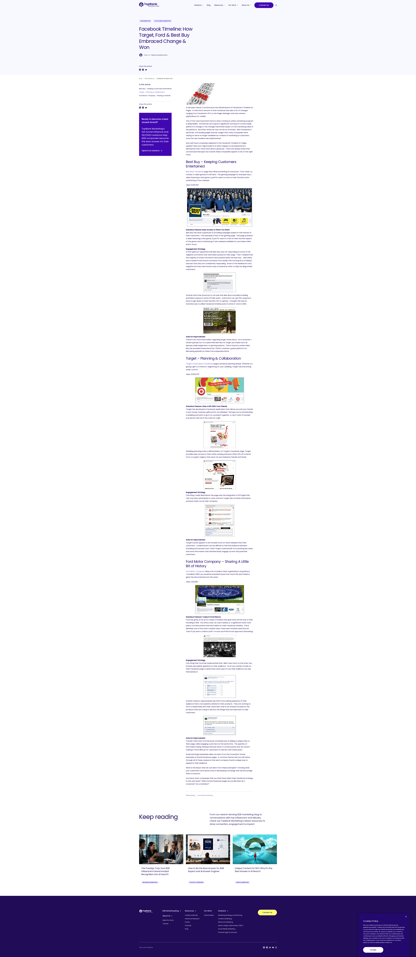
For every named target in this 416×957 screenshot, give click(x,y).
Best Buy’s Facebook (194, 171)
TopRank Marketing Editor (159, 55)
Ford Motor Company (195, 571)
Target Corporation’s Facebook (199, 364)
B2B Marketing (145, 21)
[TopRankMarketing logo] (149, 4)
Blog (140, 78)
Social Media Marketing (162, 21)
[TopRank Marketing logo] (146, 911)
